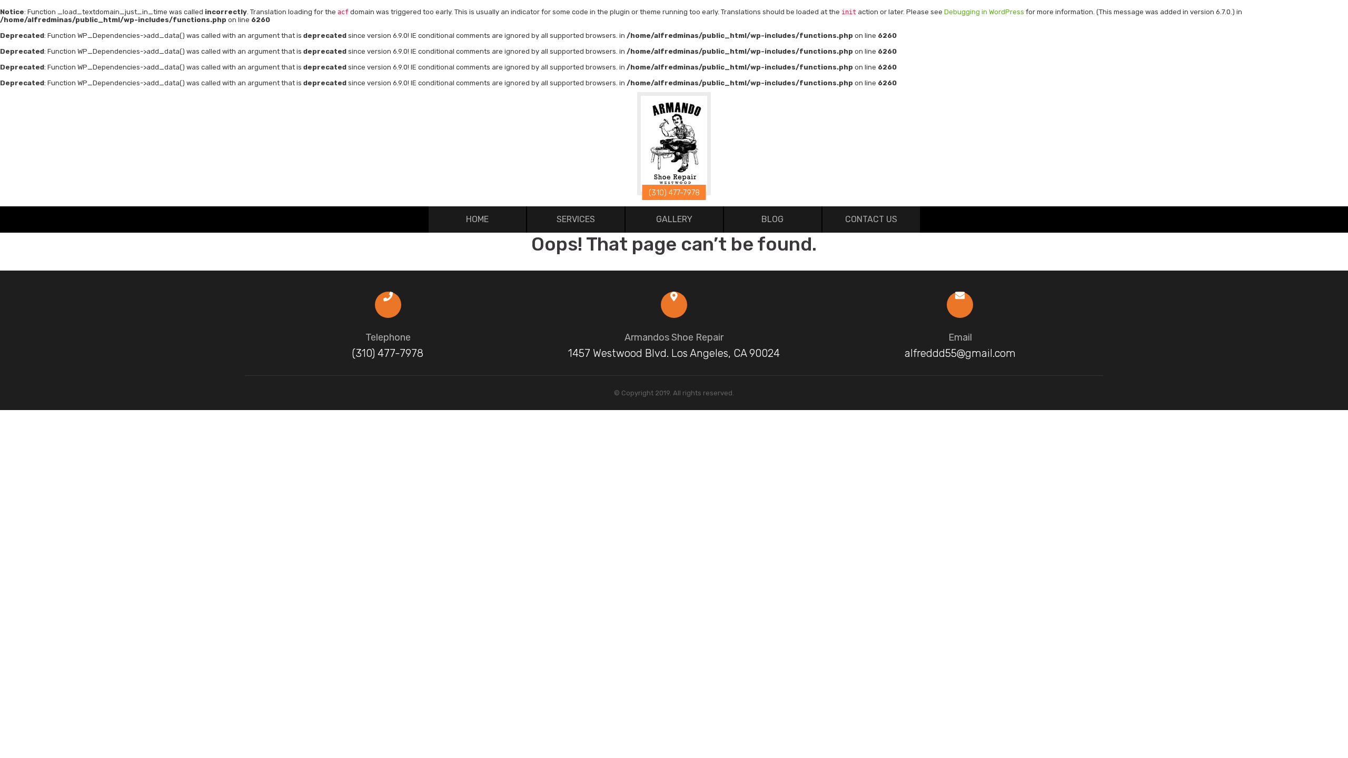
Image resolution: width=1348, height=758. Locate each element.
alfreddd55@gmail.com (960, 353)
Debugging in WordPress (984, 12)
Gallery (674, 219)
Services (576, 219)
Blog (772, 219)
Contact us (871, 219)
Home (477, 219)
